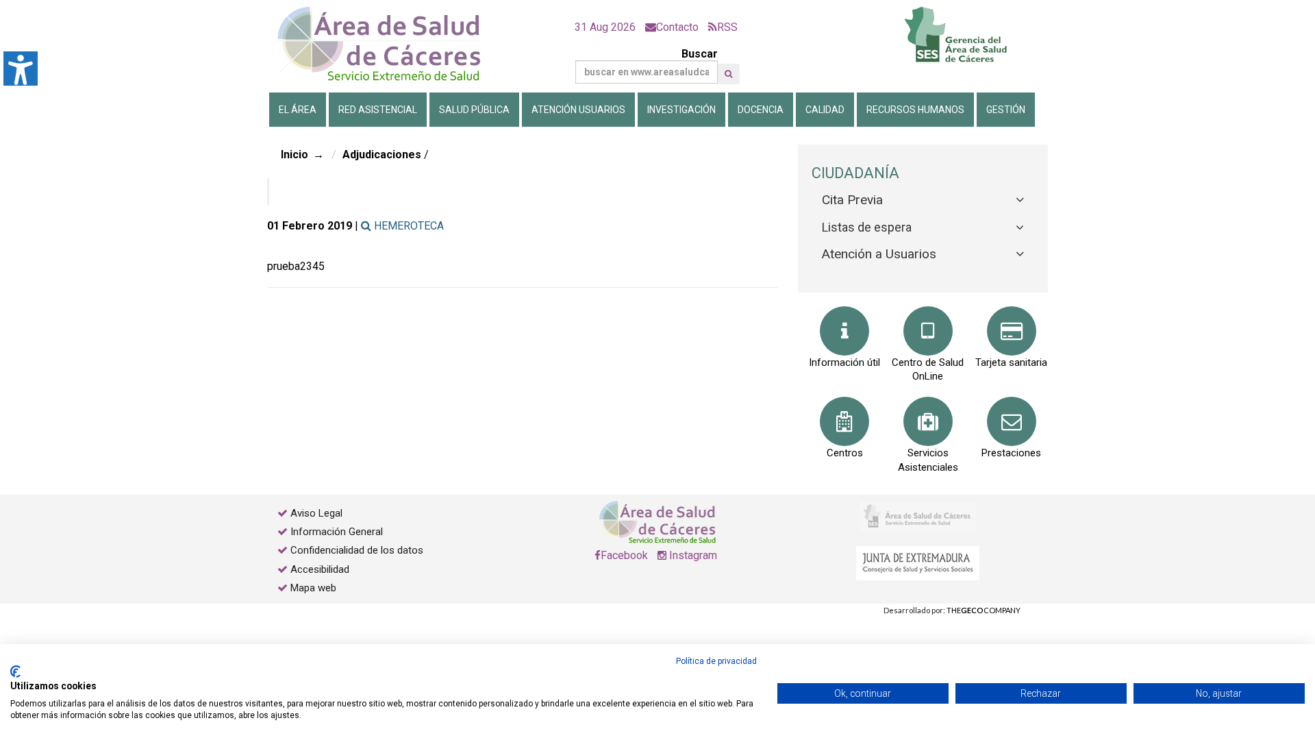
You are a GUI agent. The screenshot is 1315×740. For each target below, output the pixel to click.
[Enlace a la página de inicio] (390, 44)
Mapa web (312, 588)
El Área (297, 109)
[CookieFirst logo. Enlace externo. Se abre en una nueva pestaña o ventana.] (15, 671)
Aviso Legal (316, 513)
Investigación (681, 109)
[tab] (923, 200)
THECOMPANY (983, 610)
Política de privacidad (716, 661)
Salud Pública (474, 109)
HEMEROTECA (407, 225)
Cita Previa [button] (852, 200)
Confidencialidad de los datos (356, 550)
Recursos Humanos (915, 109)
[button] (728, 74)
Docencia (761, 109)
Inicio (294, 154)
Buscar (699, 53)
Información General (336, 532)
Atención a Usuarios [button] (879, 254)
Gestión (1005, 109)
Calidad (824, 109)
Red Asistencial (377, 109)
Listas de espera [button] (867, 227)
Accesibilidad (319, 569)
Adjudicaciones (381, 154)
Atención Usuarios (578, 109)
